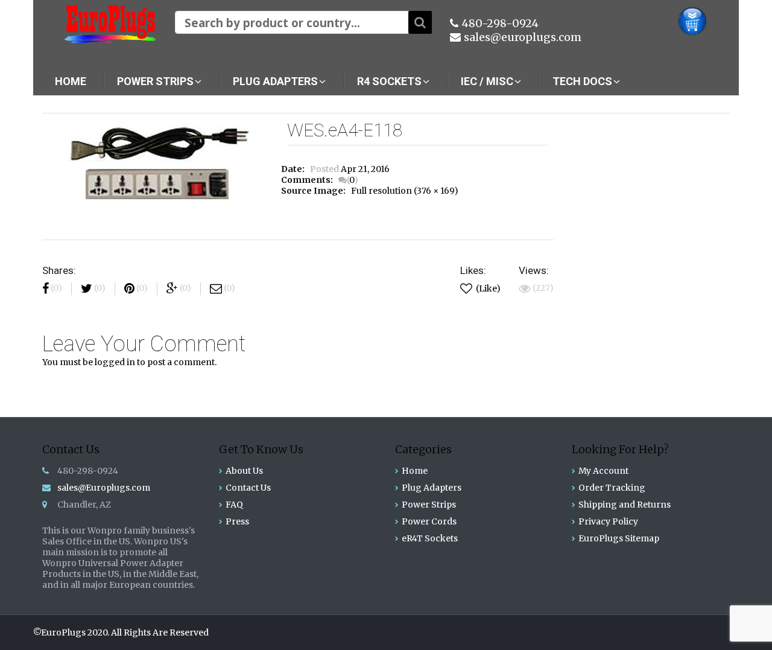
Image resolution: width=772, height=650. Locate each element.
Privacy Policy (608, 521)
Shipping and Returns (624, 504)
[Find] (420, 22)
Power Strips (429, 504)
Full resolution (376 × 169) (404, 190)
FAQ (234, 504)
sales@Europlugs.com (103, 487)
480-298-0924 (500, 23)
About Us (244, 470)
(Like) (487, 288)
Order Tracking (611, 487)
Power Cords (429, 521)
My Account (603, 470)
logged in (115, 362)
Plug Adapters (431, 487)
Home (415, 470)
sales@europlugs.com (522, 37)
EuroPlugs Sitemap (618, 538)
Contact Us (248, 487)
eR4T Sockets (430, 538)
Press (237, 521)
